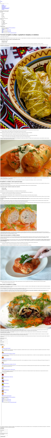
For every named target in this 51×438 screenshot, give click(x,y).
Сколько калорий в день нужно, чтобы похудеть (8, 369)
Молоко (3, 389)
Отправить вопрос (3, 436)
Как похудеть (3, 7)
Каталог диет (3, 6)
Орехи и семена (4, 392)
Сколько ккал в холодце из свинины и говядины (8, 353)
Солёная (7, 395)
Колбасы (3, 376)
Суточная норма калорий (12, 32)
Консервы (5, 376)
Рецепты (3, 9)
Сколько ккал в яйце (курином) (6, 348)
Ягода (3, 383)
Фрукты (3, 382)
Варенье (5, 383)
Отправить (2, 344)
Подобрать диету (3, 26)
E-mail (1, 340)
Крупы (3, 379)
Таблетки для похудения (5, 8)
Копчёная (4, 395)
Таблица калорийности (12, 27)
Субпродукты (11, 376)
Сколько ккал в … (4, 5)
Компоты (7, 383)
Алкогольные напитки (7, 386)
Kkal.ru (1, 1)
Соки (2, 386)
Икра (2, 395)
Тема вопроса (2, 428)
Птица (8, 376)
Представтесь (2, 338)
